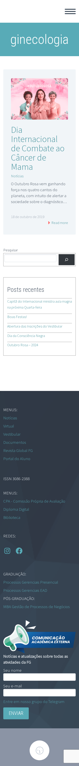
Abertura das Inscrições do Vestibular (34, 326)
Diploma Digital (16, 509)
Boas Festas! (17, 316)
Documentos (14, 442)
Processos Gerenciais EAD (25, 590)
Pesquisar (10, 250)
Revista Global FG (18, 450)
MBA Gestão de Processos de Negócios (36, 606)
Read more (59, 222)
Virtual (8, 426)
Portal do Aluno (16, 458)
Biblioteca (11, 517)
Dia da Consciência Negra (26, 335)
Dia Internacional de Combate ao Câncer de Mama (38, 148)
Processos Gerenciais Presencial (30, 582)
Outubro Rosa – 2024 (22, 344)
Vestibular (11, 434)
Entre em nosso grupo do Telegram (34, 701)
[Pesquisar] (67, 259)
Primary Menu (70, 11)
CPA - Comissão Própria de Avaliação (34, 501)
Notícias (17, 176)
